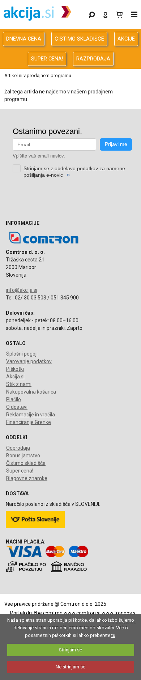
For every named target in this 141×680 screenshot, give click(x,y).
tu (113, 635)
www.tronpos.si (119, 613)
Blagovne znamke (26, 478)
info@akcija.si (21, 290)
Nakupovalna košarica (31, 392)
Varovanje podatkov (29, 361)
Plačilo (13, 399)
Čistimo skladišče (26, 463)
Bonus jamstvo (23, 455)
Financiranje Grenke (28, 422)
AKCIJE (126, 38)
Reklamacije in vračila (30, 414)
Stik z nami (18, 384)
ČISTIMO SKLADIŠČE (79, 38)
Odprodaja (18, 448)
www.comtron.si (82, 613)
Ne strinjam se (70, 666)
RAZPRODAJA (93, 58)
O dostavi (16, 407)
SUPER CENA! (47, 58)
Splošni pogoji (22, 354)
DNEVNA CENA (23, 38)
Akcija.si (15, 376)
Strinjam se (70, 649)
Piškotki (15, 369)
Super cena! (19, 471)
